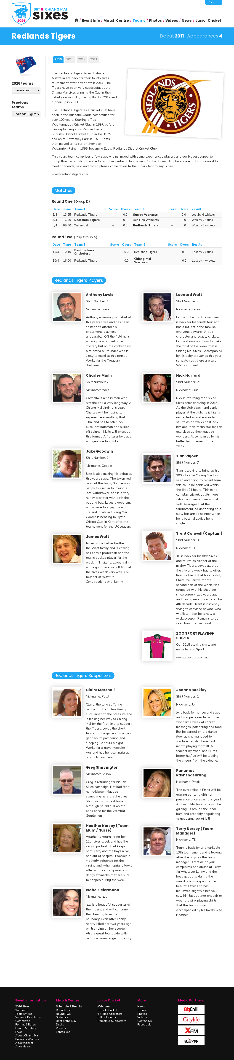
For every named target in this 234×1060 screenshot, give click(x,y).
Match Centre (67, 1000)
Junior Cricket (108, 1000)
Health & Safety (25, 1028)
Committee (22, 1021)
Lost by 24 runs (202, 252)
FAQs (19, 1032)
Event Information (30, 1000)
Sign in (213, 2)
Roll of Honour (106, 1017)
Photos (142, 1014)
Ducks (60, 1024)
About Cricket (24, 1043)
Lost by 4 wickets (203, 261)
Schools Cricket (107, 1010)
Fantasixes (63, 1032)
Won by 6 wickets (203, 225)
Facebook (144, 1024)
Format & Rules (25, 1024)
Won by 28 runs (202, 220)
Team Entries (23, 1014)
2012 (81, 59)
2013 (70, 59)
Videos (142, 1017)
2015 (58, 59)
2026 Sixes (22, 1006)
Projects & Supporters (111, 1021)
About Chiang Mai (27, 1035)
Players (61, 1028)
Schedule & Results (69, 1006)
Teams (141, 1010)
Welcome (21, 1010)
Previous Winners (27, 1039)
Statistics (62, 1017)
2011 (93, 59)
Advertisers (23, 1046)
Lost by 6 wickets (203, 215)
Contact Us (144, 1021)
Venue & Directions (28, 1017)
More (141, 1000)
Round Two (63, 1014)
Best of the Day (66, 1021)
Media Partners (191, 1000)
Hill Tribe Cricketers (109, 1014)
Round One (63, 1010)
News (141, 1006)
